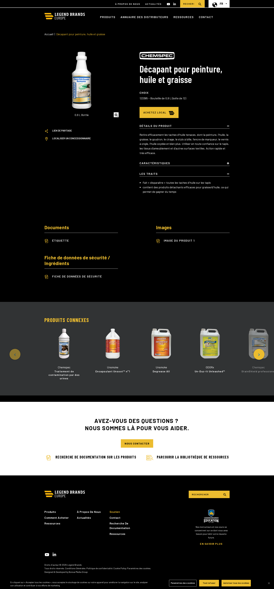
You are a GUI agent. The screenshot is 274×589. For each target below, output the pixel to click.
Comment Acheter (56, 517)
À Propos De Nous (127, 4)
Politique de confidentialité (99, 568)
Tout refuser (209, 583)
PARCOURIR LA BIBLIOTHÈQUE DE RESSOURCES (193, 457)
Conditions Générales (75, 568)
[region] (137, 583)
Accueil (48, 34)
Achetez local (154, 112)
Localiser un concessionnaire (71, 138)
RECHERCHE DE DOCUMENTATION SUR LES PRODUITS (95, 457)
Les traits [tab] (149, 173)
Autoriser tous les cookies (236, 583)
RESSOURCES (183, 17)
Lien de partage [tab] (62, 130)
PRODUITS (107, 17)
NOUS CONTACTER (137, 443)
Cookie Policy (119, 568)
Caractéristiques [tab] (155, 163)
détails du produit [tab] (156, 126)
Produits (50, 511)
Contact (206, 17)
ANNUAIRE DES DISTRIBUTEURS (144, 17)
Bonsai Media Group (78, 572)
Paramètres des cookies (138, 568)
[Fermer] (268, 583)
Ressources (52, 523)
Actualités (153, 4)
